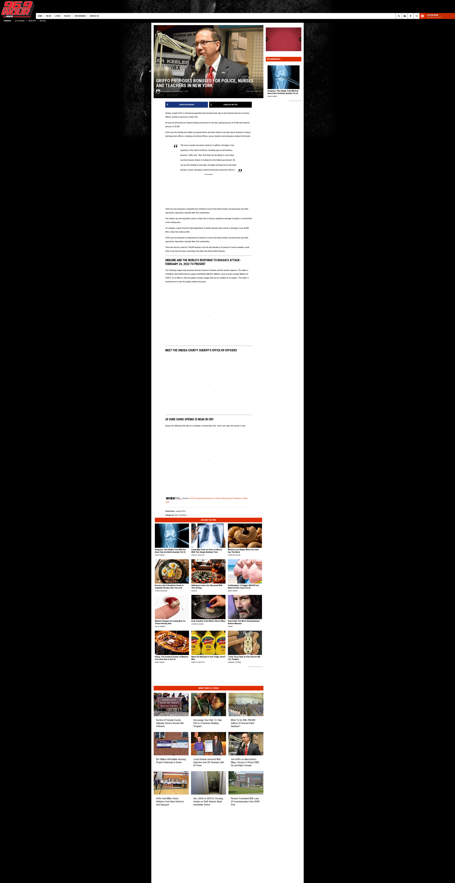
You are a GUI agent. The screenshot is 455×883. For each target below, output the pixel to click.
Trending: (7, 21)
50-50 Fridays (20, 21)
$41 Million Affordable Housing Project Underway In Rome (171, 761)
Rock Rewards (80, 16)
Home (40, 16)
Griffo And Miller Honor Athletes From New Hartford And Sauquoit (170, 801)
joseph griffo (180, 511)
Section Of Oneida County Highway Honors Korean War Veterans (170, 723)
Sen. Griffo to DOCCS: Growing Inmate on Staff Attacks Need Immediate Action (208, 801)
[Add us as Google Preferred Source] (405, 16)
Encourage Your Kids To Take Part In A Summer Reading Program (207, 723)
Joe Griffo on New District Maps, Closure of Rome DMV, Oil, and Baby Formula (245, 762)
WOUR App (32, 21)
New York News (181, 515)
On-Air (48, 16)
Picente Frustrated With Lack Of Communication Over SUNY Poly (245, 801)
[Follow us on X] (416, 16)
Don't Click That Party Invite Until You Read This (283, 47)
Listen (57, 16)
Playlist (67, 16)
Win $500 (43, 21)
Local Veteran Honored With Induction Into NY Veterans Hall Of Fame (208, 762)
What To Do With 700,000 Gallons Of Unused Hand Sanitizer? (243, 723)
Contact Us (94, 16)
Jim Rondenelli (165, 91)
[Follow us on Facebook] (411, 16)
